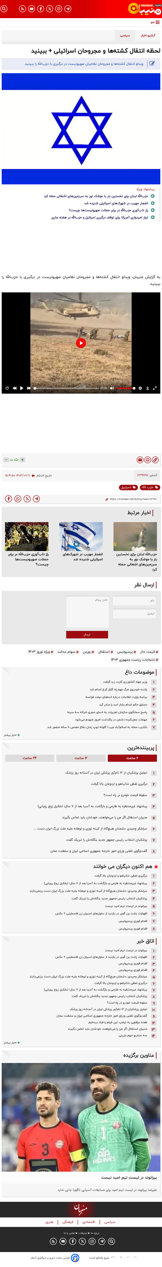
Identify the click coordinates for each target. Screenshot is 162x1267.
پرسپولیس (125, 652)
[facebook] (8, 498)
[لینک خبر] (155, 460)
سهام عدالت (66, 652)
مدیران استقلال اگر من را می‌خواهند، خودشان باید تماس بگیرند (104, 817)
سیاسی (110, 1222)
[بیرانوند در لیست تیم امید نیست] (81, 1117)
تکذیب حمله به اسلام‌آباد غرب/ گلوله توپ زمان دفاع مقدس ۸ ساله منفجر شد (97, 727)
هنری (50, 1222)
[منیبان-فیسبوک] (40, 8)
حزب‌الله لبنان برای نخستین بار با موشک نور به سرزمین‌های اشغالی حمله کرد (96, 196)
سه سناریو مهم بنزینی (133, 1035)
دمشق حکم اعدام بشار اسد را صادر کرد (123, 705)
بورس (87, 652)
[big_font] (22, 459)
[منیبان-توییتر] (49, 8)
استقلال (104, 652)
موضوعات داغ (139, 672)
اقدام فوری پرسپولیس (133, 921)
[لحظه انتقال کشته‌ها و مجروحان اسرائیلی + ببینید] (36, 498)
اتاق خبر (145, 941)
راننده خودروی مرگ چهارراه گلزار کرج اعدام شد (118, 690)
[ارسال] (140, 460)
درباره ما (95, 1233)
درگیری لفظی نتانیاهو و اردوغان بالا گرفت (119, 784)
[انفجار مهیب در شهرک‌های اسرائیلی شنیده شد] (81, 536)
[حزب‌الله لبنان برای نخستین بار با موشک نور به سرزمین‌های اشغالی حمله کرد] (135, 536)
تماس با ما (69, 1233)
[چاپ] (147, 460)
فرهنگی (68, 1222)
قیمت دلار (147, 652)
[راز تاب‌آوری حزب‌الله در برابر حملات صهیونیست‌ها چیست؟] (27, 536)
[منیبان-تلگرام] (67, 8)
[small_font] (6, 459)
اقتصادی (89, 1222)
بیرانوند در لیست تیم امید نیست (126, 906)
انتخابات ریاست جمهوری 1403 (133, 660)
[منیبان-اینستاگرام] (58, 8)
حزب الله (147, 487)
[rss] (22, 8)
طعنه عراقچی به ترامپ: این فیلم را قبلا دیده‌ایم (118, 1022)
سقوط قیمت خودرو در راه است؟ (125, 795)
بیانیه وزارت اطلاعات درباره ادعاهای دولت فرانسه (116, 697)
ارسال (87, 635)
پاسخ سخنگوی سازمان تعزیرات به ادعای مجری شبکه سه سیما (107, 712)
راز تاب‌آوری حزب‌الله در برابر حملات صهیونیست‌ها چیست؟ (108, 210)
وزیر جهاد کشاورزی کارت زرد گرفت (125, 682)
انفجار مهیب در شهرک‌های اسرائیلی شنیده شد (116, 203)
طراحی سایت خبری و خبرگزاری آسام (50, 1258)
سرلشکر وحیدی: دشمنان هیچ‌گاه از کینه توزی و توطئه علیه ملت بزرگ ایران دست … (90, 829)
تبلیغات (83, 1233)
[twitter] (27, 498)
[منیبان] (137, 9)
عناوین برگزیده (138, 1055)
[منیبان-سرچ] (111, 1241)
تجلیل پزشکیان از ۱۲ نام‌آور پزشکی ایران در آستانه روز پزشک (106, 773)
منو (153, 22)
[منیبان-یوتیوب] (31, 8)
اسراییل (126, 487)
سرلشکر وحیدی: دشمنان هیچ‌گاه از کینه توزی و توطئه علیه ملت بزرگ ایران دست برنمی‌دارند (88, 891)
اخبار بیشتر (10, 735)
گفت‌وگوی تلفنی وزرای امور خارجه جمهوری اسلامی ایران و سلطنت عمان (98, 851)
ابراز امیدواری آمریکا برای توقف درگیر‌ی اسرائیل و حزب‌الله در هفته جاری (99, 217)
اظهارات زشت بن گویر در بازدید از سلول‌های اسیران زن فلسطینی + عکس (101, 914)
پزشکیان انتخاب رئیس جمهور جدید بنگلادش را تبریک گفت (106, 840)
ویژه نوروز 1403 (39, 652)
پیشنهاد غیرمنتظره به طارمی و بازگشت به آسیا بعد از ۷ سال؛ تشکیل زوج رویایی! (92, 806)
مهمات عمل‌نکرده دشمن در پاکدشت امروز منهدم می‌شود (111, 720)
